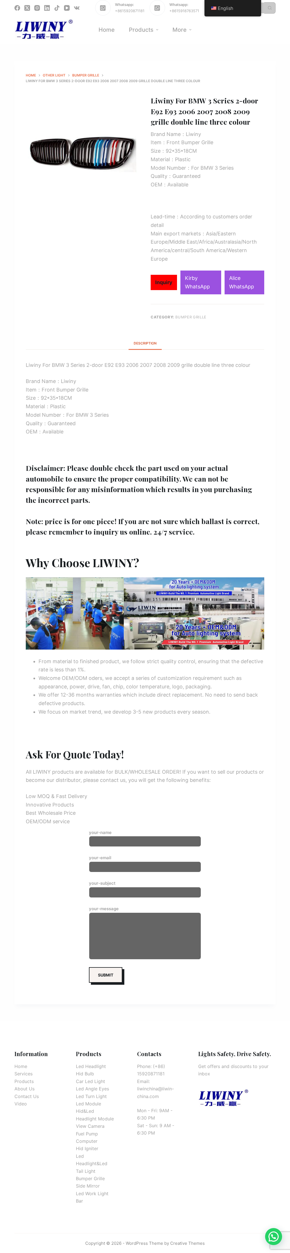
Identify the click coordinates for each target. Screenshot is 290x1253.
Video (20, 1104)
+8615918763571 (184, 10)
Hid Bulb (85, 1074)
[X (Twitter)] (27, 8)
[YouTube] (67, 8)
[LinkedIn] (47, 8)
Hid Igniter (87, 1148)
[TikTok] (57, 8)
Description (145, 343)
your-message (104, 908)
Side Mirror (88, 1186)
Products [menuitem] (141, 29)
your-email (100, 857)
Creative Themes (187, 1243)
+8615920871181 (129, 10)
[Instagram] (37, 8)
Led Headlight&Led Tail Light (91, 1163)
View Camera (90, 1126)
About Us (24, 1089)
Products (24, 1081)
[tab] (145, 343)
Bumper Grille (190, 317)
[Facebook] (17, 8)
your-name (100, 832)
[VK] (77, 8)
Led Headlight (91, 1066)
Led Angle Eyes (92, 1089)
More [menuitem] (179, 29)
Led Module (88, 1104)
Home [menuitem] (107, 29)
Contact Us (26, 1096)
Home (20, 1066)
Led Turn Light (91, 1096)
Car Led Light (90, 1081)
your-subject (102, 883)
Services (23, 1074)
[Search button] (270, 8)
